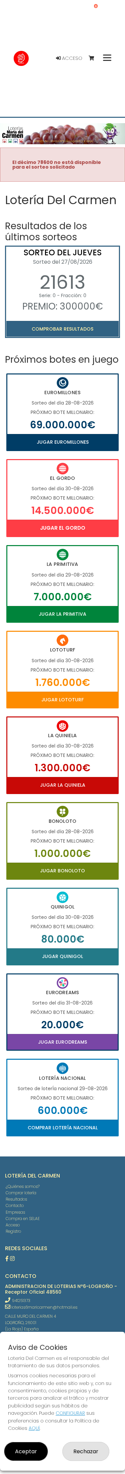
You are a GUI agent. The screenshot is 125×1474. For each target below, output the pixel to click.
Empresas (15, 1212)
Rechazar (85, 1451)
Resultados (16, 1199)
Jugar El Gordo (62, 527)
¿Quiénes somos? (23, 1186)
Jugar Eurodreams (62, 1042)
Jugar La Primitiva (62, 614)
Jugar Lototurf (62, 699)
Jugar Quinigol (62, 956)
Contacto (15, 1205)
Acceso (71, 58)
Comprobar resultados (62, 329)
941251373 (21, 1300)
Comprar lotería (21, 1193)
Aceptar (26, 1451)
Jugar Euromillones (63, 442)
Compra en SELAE (23, 1218)
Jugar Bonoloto (62, 870)
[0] (94, 58)
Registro (13, 1231)
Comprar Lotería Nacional (63, 1127)
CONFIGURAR (70, 1413)
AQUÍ (34, 1428)
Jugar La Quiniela (62, 785)
